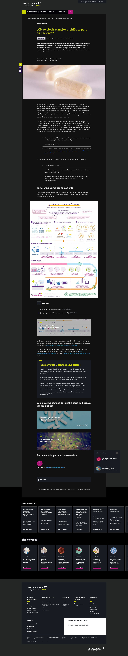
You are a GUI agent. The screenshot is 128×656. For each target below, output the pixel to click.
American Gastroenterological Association (76, 353)
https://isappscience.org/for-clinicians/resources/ (61, 345)
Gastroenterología (32, 11)
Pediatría (52, 11)
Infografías (92, 604)
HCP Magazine (30, 606)
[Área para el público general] (70, 12)
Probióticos (41, 38)
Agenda (64, 602)
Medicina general (62, 11)
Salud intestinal (71, 489)
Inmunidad (87, 489)
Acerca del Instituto (91, 1)
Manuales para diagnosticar (93, 606)
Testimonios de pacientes (93, 610)
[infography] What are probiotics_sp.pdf (56, 309)
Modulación (63, 489)
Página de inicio (32, 18)
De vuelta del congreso (66, 604)
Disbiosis (49, 489)
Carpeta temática (31, 610)
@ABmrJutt (48, 467)
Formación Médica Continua (79, 598)
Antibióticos (80, 489)
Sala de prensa (45, 608)
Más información (27, 529)
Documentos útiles (93, 598)
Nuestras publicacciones (31, 598)
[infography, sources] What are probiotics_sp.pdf (58, 313)
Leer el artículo (27, 568)
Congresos (66, 597)
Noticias (29, 604)
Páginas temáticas (31, 608)
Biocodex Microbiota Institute (58, 467)
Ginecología (43, 11)
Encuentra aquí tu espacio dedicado (78, 625)
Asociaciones (45, 610)
